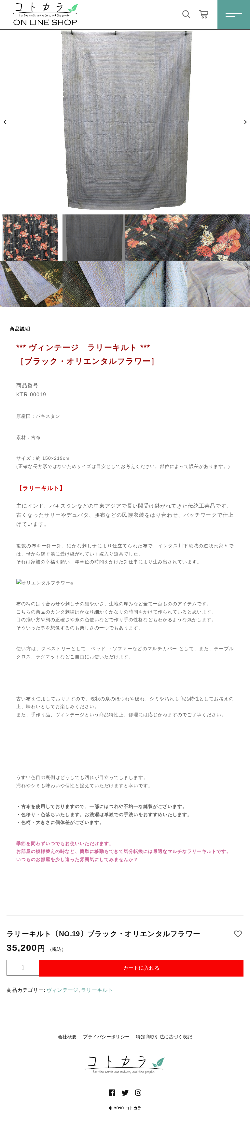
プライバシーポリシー (106, 1036)
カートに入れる (141, 968)
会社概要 (67, 1036)
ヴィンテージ (62, 990)
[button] (5, 122)
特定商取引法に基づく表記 (164, 1036)
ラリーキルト (97, 990)
